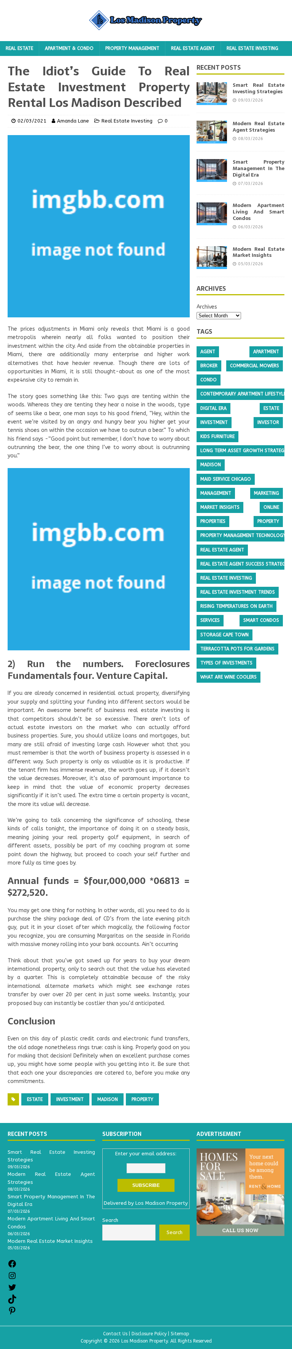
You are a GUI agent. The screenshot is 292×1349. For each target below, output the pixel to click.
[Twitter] (12, 1290)
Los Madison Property (161, 1203)
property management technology (243, 535)
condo (208, 379)
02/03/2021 (31, 121)
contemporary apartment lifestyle (243, 394)
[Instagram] (12, 1278)
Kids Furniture (217, 436)
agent (207, 351)
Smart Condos (261, 620)
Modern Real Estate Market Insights (258, 252)
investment (70, 1099)
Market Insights (220, 507)
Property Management (132, 48)
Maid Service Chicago (225, 479)
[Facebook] (12, 1266)
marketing (266, 493)
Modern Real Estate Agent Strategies (258, 126)
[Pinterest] (12, 1313)
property (142, 1099)
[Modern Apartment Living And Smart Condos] (212, 221)
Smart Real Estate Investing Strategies (258, 88)
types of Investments (226, 663)
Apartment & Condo (69, 48)
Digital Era (213, 408)
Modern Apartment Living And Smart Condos (258, 211)
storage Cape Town (224, 634)
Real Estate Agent (193, 48)
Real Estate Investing (252, 48)
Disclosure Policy (149, 1333)
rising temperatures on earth (236, 606)
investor (268, 422)
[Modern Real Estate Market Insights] (212, 264)
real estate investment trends (237, 592)
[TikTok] (12, 1302)
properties (212, 521)
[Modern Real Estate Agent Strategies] (212, 139)
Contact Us (115, 1333)
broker (208, 365)
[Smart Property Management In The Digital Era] (212, 177)
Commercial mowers (254, 365)
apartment (266, 351)
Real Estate (19, 48)
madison (107, 1099)
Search (174, 1232)
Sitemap (180, 1333)
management (215, 493)
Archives (207, 307)
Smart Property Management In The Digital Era (258, 168)
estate (35, 1099)
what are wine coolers (228, 677)
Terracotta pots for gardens (237, 648)
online (271, 507)
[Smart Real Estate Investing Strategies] (212, 100)
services (210, 620)
